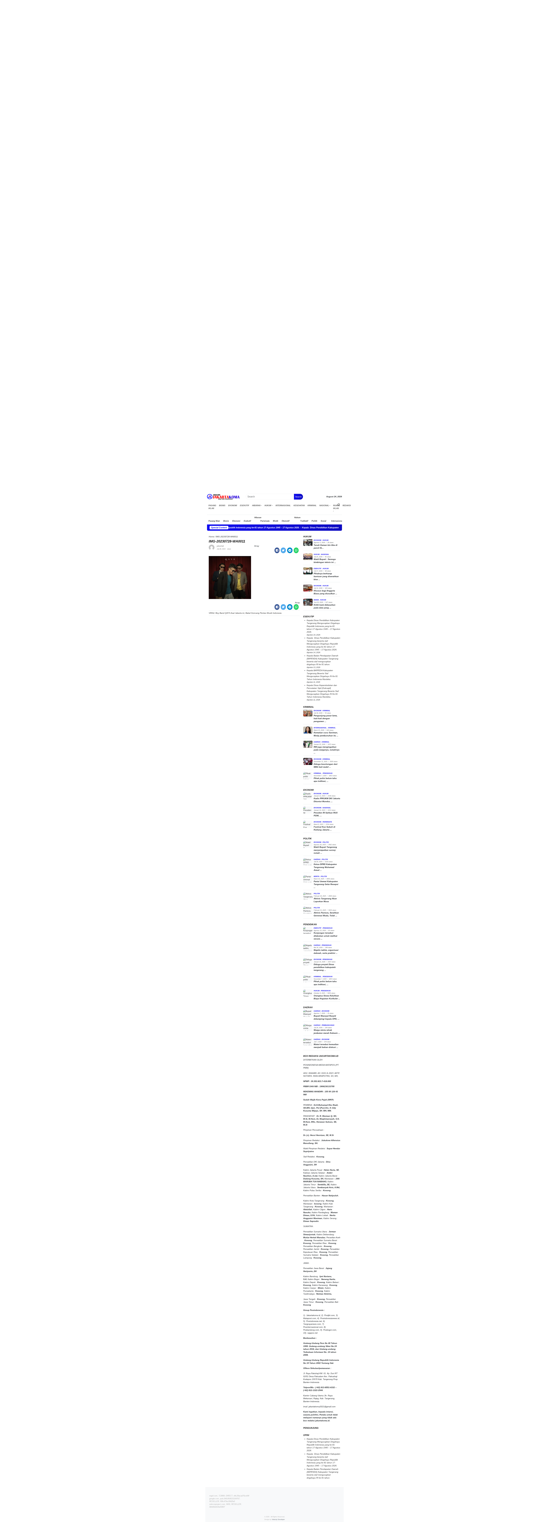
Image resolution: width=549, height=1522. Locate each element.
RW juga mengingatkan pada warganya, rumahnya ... (326, 750)
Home (211, 537)
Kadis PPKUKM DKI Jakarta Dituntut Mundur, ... (327, 799)
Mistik (275, 521)
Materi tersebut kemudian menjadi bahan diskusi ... (326, 1045)
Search (298, 497)
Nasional (325, 554)
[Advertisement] (274, 21)
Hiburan (257, 517)
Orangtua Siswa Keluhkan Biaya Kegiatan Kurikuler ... (327, 997)
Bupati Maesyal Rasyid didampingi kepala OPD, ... (326, 1017)
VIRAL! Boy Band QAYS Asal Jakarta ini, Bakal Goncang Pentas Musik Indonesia (245, 613)
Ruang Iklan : (336, 508)
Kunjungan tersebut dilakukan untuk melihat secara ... (325, 936)
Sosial (323, 521)
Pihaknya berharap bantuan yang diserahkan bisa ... (326, 577)
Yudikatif (304, 521)
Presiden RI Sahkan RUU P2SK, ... (326, 814)
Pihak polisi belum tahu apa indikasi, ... (325, 779)
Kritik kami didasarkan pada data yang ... (324, 606)
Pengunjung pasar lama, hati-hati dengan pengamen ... (325, 719)
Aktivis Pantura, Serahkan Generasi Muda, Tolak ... (326, 914)
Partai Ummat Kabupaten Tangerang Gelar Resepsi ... (326, 884)
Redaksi (347, 505)
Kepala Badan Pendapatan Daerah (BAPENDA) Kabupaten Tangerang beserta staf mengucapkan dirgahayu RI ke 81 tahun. (322, 660)
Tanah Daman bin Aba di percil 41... (325, 546)
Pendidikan (327, 773)
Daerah (317, 742)
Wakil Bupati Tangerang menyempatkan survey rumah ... (325, 850)
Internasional (283, 505)
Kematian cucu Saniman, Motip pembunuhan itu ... (326, 734)
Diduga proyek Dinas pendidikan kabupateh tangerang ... (325, 967)
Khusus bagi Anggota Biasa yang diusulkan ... (325, 592)
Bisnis (222, 505)
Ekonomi (232, 505)
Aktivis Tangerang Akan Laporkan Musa (325, 900)
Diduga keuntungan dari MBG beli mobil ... (325, 765)
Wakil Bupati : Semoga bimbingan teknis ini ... (325, 560)
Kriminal (326, 710)
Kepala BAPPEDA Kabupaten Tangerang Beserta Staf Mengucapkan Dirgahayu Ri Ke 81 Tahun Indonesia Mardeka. (322, 674)
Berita (317, 876)
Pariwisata (264, 521)
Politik (314, 521)
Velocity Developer (278, 1519)
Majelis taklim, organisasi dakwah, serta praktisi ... (326, 951)
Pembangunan (328, 1025)
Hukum (297, 517)
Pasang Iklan (212, 506)
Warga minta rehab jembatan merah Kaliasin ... (327, 1031)
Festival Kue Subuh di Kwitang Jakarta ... (324, 828)
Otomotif (285, 521)
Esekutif (244, 505)
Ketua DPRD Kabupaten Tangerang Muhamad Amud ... (325, 867)
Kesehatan (299, 505)
